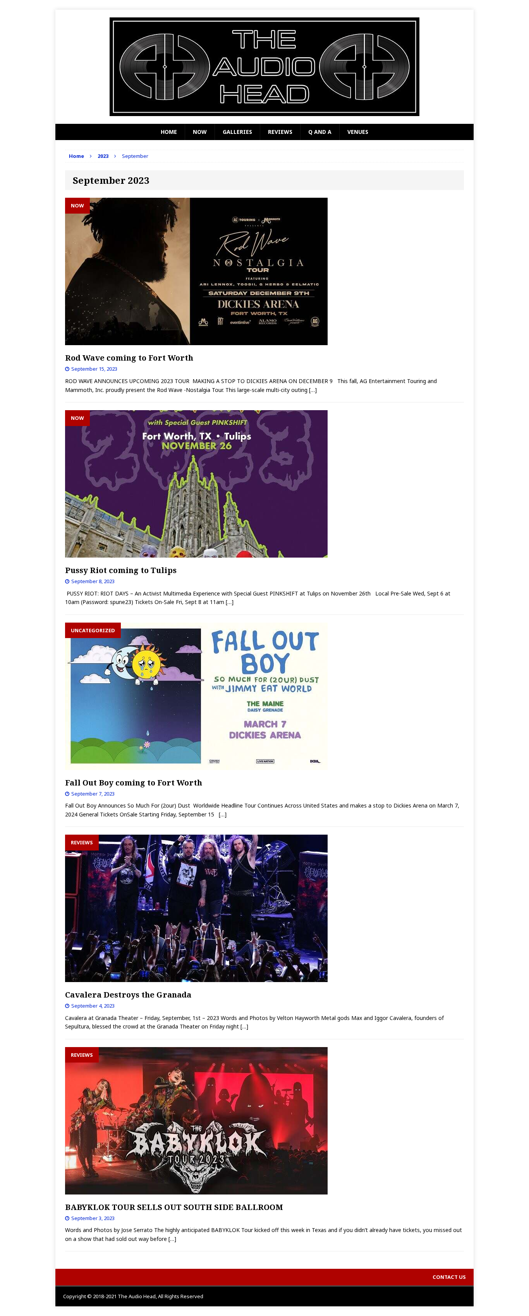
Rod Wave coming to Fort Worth (129, 358)
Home (169, 131)
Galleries (237, 131)
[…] (313, 390)
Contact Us (449, 1276)
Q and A (319, 131)
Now (200, 131)
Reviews (280, 131)
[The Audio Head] (264, 67)
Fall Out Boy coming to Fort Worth (133, 782)
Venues (357, 131)
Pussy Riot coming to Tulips (121, 570)
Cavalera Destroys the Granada (128, 994)
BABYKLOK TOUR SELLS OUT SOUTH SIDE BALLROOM (174, 1207)
